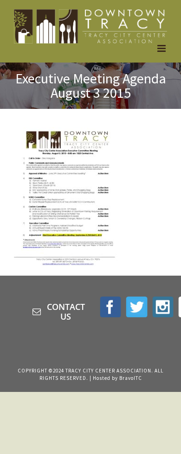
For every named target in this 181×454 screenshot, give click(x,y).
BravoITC (130, 378)
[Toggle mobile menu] (162, 48)
